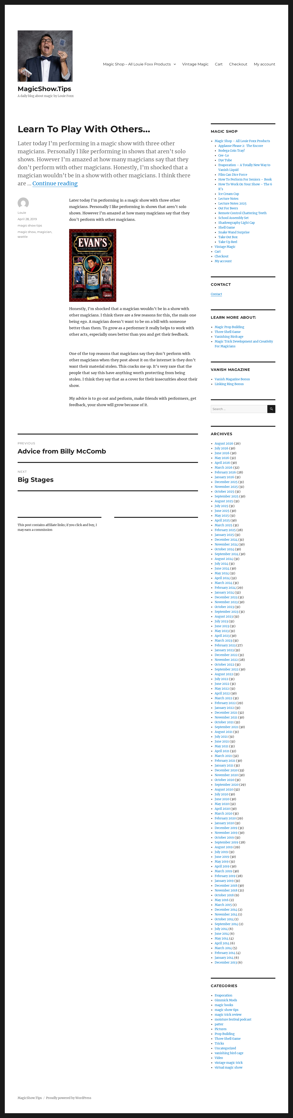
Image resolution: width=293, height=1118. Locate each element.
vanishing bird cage (229, 1053)
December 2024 (226, 540)
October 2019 (224, 838)
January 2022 (224, 708)
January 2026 (224, 477)
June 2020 (222, 799)
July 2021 (221, 737)
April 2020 (222, 809)
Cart (219, 64)
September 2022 (227, 669)
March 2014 (223, 948)
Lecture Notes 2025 (232, 203)
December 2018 (226, 886)
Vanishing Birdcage (229, 337)
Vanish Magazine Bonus (232, 379)
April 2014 (222, 943)
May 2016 (222, 900)
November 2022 (226, 660)
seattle (23, 236)
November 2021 (226, 717)
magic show (27, 232)
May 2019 (222, 862)
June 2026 (222, 453)
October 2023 (224, 607)
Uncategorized (225, 1048)
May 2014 (221, 938)
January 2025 (224, 535)
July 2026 (221, 448)
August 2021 (224, 732)
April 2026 (222, 463)
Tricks (219, 1043)
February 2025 (225, 530)
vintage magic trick (229, 1063)
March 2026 (224, 468)
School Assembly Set (233, 218)
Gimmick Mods (226, 1000)
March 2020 (223, 814)
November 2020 (226, 775)
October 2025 (224, 492)
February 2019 (225, 876)
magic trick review (228, 1015)
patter (219, 1024)
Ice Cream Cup (228, 194)
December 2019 (226, 828)
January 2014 (224, 958)
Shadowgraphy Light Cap (236, 223)
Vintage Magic (195, 64)
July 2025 (221, 506)
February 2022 (225, 703)
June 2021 (222, 741)
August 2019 (224, 847)
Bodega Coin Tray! (231, 151)
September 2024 (227, 554)
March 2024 (223, 583)
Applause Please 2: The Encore (240, 146)
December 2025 (226, 482)
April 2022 (222, 693)
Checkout (238, 64)
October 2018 (224, 895)
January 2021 (224, 765)
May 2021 (221, 746)
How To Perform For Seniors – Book (245, 179)
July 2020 (221, 794)
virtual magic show (228, 1067)
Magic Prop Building (229, 327)
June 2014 (222, 934)
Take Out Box (228, 237)
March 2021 (223, 756)
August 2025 (224, 501)
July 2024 (221, 564)
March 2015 (223, 905)
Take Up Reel (227, 242)
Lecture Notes (228, 199)
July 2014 (221, 929)
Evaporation (223, 995)
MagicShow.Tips (44, 89)
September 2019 (226, 842)
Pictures (221, 1029)
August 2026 (224, 444)
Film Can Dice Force (232, 175)
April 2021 (222, 751)
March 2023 (223, 641)
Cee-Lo (223, 155)
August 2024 (224, 559)
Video (219, 1058)
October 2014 (224, 919)
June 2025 (222, 511)
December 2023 (226, 597)
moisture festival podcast (233, 1019)
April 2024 (222, 578)
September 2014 (226, 924)
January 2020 (224, 823)
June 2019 (222, 857)
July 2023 (221, 621)
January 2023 (224, 650)
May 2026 (222, 458)
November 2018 (226, 890)
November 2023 (226, 602)
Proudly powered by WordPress (68, 1098)
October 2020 (224, 780)
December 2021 (226, 713)
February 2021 (225, 761)
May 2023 (222, 631)
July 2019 (221, 852)
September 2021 (226, 727)
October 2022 (224, 665)
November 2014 (226, 914)
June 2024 (222, 568)
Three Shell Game (228, 332)
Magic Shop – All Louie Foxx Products (137, 64)
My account (264, 64)
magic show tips (30, 225)
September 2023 (226, 612)
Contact (216, 294)
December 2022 (226, 655)
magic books (224, 1005)
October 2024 (224, 549)
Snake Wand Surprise (234, 232)
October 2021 (224, 722)
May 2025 (222, 516)
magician (44, 232)
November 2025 (226, 487)
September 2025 (227, 496)
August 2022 (224, 674)
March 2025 (223, 525)
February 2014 (225, 953)
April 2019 (222, 866)
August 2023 (224, 616)
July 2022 (221, 679)
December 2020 (226, 770)
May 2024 (222, 573)
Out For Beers (228, 208)
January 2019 (224, 881)
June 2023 (222, 626)
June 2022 (222, 684)
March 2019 (223, 871)
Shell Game (226, 228)
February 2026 (225, 472)
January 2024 (224, 592)
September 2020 (227, 785)
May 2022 (222, 689)
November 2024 (226, 544)
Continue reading (55, 183)
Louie (22, 212)
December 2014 (226, 910)
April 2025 (222, 520)
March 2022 (223, 698)
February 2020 (225, 818)
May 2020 (222, 804)
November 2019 (226, 833)
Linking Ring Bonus (229, 384)
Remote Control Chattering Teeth (242, 213)
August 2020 (224, 789)
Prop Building (225, 1034)
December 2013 (226, 962)
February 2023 (225, 645)
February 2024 (225, 588)
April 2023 (222, 636)
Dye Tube (225, 160)
